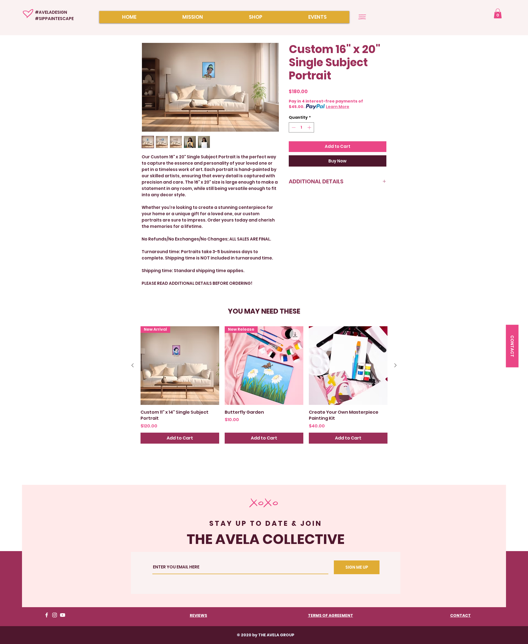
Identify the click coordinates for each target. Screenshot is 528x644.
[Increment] (309, 127)
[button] (498, 13)
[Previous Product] (132, 365)
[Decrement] (293, 127)
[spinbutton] (301, 127)
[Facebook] (46, 615)
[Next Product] (395, 365)
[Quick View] (348, 365)
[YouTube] (62, 615)
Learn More (337, 106)
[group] (264, 385)
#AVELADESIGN (51, 12)
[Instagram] (54, 615)
